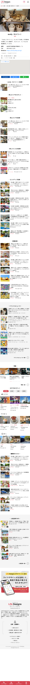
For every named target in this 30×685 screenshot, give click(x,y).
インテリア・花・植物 (8, 57)
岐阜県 (12, 391)
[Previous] (2, 20)
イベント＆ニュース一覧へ (20, 357)
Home (2, 5)
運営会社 (15, 640)
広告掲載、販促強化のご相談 (15, 630)
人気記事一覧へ (22, 563)
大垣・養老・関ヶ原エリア (10, 5)
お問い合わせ (15, 627)
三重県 (18, 391)
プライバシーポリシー (15, 642)
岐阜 (4, 5)
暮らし (2, 57)
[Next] (28, 20)
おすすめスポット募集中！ (15, 636)
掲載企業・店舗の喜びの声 (15, 632)
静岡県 (24, 391)
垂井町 (18, 5)
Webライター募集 (15, 638)
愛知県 (6, 391)
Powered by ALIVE (14, 608)
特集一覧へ (23, 384)
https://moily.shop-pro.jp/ (14, 50)
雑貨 (14, 57)
